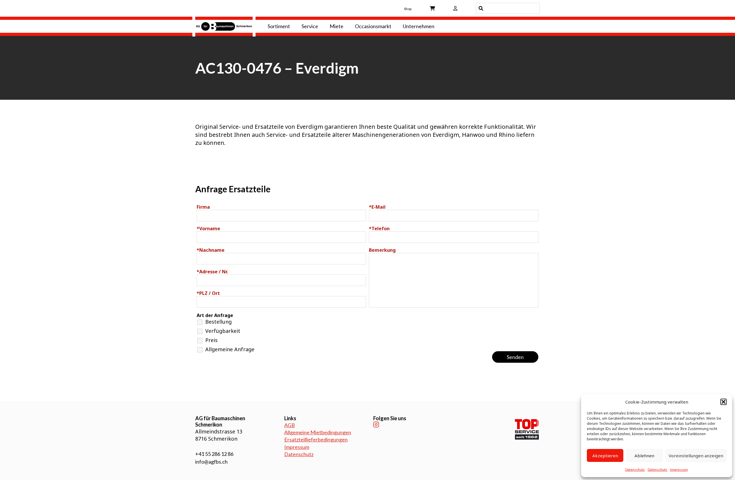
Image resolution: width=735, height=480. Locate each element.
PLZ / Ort (208, 293)
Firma (203, 207)
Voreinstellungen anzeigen (696, 455)
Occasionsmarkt (373, 26)
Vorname (208, 228)
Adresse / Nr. (212, 271)
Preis (211, 340)
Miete (336, 26)
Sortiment (279, 26)
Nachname (211, 250)
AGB (289, 425)
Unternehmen (418, 26)
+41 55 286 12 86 (214, 454)
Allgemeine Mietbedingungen (317, 432)
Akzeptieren (605, 455)
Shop (407, 9)
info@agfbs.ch (211, 461)
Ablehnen (644, 455)
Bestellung (218, 322)
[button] (723, 402)
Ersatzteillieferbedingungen (316, 439)
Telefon (379, 228)
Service (309, 26)
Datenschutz (635, 469)
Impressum (679, 469)
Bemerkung (382, 250)
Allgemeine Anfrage (229, 349)
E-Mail (377, 207)
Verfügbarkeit (222, 331)
